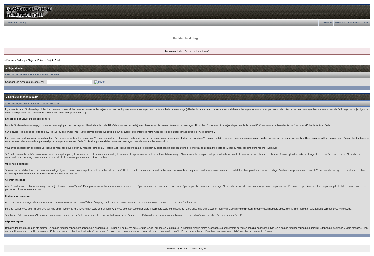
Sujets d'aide (36, 60)
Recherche (354, 22)
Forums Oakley (15, 60)
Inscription (203, 51)
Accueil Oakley (17, 22)
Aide (366, 22)
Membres (340, 22)
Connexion (190, 51)
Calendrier (326, 22)
